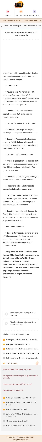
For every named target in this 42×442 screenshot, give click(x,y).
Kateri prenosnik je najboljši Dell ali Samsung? (22, 314)
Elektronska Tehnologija (12, 26)
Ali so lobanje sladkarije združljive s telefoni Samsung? (23, 323)
